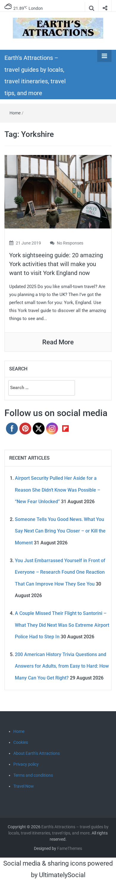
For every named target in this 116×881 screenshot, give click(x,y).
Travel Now (23, 786)
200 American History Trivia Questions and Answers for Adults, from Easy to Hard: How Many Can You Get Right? (62, 666)
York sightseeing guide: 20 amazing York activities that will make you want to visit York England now (56, 264)
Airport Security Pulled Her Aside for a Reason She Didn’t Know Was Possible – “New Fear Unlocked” (57, 489)
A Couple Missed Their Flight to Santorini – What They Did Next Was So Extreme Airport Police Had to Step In (62, 624)
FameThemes (69, 848)
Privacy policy (26, 764)
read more (58, 342)
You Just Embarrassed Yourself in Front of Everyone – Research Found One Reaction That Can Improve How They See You (60, 572)
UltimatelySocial (62, 875)
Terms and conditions (33, 775)
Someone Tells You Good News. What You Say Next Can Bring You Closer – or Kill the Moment (60, 531)
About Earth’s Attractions (36, 753)
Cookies (20, 742)
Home (15, 113)
